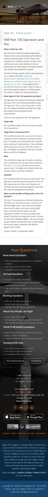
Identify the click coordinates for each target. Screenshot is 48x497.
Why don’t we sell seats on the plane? (20, 307)
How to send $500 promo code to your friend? (23, 332)
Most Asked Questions (14, 255)
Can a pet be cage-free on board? (18, 351)
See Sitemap (36, 361)
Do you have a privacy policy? (17, 304)
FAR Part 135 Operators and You (18, 301)
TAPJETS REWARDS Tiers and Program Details (23, 338)
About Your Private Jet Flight (18, 311)
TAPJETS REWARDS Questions (19, 327)
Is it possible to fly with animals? (18, 354)
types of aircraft (13, 165)
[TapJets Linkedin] (32, 407)
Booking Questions (24, 33)
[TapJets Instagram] (26, 407)
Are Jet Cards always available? (17, 279)
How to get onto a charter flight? (18, 267)
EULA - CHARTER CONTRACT (22, 472)
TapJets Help (9, 33)
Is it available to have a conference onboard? (23, 320)
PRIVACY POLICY (40, 472)
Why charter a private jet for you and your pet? (24, 323)
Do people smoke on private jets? (18, 270)
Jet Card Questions (13, 274)
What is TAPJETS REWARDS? (16, 335)
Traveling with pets (13, 343)
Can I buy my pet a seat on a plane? (19, 348)
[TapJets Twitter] (21, 407)
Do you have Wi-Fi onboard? (16, 317)
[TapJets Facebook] (15, 407)
